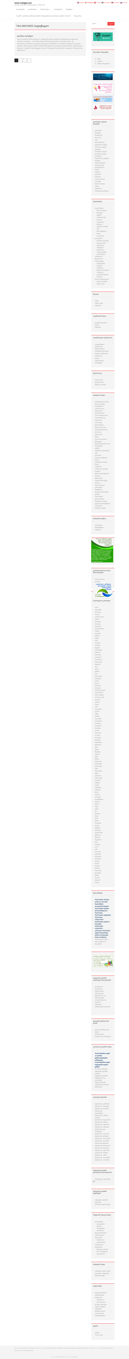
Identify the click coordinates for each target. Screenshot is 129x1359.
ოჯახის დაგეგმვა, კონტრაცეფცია (102, 253)
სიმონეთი (97, 790)
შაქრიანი (97, 837)
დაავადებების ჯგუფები (101, 1225)
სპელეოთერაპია (100, 579)
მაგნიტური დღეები (100, 508)
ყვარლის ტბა (99, 832)
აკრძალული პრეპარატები (102, 930)
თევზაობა (97, 172)
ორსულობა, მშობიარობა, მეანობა (103, 269)
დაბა (96, 666)
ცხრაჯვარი (98, 858)
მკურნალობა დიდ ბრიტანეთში (100, 1130)
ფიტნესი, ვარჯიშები (102, 226)
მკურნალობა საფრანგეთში (99, 1112)
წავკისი (97, 863)
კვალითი (97, 699)
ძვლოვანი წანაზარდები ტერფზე (102, 493)
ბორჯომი (97, 645)
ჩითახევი (97, 844)
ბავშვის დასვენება (100, 163)
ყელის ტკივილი (99, 499)
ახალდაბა (98, 621)
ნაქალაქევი (98, 766)
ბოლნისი (97, 643)
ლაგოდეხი (98, 718)
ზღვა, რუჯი (98, 137)
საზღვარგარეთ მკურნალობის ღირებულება (103, 1035)
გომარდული (98, 650)
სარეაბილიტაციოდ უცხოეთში (100, 1001)
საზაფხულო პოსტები (101, 145)
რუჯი (96, 140)
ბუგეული (97, 647)
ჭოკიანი (97, 877)
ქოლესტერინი (99, 406)
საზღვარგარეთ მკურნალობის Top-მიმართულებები (100, 995)
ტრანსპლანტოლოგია (101, 429)
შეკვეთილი (98, 839)
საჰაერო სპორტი (100, 179)
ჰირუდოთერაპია (100, 349)
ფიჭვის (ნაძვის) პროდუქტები (99, 362)
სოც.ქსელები (58, 9)
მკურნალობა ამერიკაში (102, 1127)
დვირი (97, 669)
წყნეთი (97, 875)
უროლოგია (98, 432)
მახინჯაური (98, 745)
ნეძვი (96, 768)
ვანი (96, 674)
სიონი (96, 792)
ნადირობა (98, 177)
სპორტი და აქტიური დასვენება (101, 148)
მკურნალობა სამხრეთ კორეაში (101, 1116)
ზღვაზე (97, 169)
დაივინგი (97, 581)
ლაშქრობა (98, 174)
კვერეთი (97, 702)
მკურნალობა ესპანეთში (102, 1136)
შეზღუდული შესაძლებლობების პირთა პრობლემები (102, 444)
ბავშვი (97, 301)
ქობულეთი (98, 830)
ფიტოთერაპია (101, 1254)
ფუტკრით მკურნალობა (101, 353)
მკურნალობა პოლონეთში (102, 1138)
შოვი (96, 842)
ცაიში (96, 847)
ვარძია (97, 681)
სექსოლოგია (98, 434)
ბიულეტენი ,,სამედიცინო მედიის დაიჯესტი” (102, 1274)
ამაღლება (98, 612)
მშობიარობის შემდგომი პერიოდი (102, 475)
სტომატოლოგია (99, 413)
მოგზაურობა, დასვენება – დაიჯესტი (102, 159)
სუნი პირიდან (99, 496)
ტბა (96, 811)
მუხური (97, 759)
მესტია (97, 749)
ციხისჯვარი (98, 856)
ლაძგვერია (98, 726)
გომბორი (97, 652)
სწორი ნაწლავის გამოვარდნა (100, 486)
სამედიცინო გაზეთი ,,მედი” (103, 1271)
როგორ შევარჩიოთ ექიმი (102, 1062)
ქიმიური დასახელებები (101, 935)
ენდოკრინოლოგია (100, 427)
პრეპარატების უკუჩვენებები (103, 915)
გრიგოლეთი (98, 662)
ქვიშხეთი (97, 828)
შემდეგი (29, 60)
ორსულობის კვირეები (101, 469)
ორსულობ (98, 466)
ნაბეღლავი (98, 761)
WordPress (75, 1357)
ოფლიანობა (100, 236)
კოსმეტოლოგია (101, 217)
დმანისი (97, 671)
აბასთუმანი (98, 609)
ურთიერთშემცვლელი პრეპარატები (101, 912)
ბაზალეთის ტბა (99, 628)
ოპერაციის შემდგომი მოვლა (101, 459)
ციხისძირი (98, 854)
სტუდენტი (69, 9)
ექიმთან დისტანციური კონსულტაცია (101, 1059)
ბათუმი (97, 631)
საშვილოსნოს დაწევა (101, 480)
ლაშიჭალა (98, 723)
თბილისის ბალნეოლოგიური (100, 689)
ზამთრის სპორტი (100, 184)
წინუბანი (97, 868)
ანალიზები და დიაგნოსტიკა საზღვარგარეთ (99, 989)
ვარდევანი (98, 678)
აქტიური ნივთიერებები (101, 933)
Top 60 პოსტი (99, 1335)
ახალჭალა (98, 626)
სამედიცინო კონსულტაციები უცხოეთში (102, 1005)
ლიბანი (97, 730)
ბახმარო (97, 636)
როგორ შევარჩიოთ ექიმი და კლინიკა (102, 1054)
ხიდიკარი (97, 880)
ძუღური (97, 861)
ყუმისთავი (98, 835)
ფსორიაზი (98, 455)
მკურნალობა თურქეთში (102, 1106)
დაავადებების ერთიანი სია (101, 1229)
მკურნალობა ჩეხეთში (101, 1122)
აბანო (96, 607)
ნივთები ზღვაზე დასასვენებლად (99, 166)
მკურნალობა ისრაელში (102, 1108)
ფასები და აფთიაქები (101, 902)
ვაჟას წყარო (98, 676)
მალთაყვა (98, 737)
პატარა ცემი (98, 778)
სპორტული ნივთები (101, 151)
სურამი (97, 804)
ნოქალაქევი (98, 771)
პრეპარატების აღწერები (102, 899)
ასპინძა (97, 619)
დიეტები (99, 215)
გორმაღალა (98, 659)
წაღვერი (97, 866)
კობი (96, 707)
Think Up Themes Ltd (61, 1357)
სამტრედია (98, 787)
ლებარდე (98, 728)
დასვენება (98, 133)
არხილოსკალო (99, 617)
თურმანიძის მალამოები (102, 351)
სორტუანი (98, 797)
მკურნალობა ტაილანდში (102, 1157)
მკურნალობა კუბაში (101, 1155)
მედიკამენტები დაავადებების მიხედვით (102, 905)
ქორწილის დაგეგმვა (103, 241)
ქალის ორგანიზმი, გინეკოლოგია (102, 282)
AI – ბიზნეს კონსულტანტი (102, 63)
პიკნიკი (97, 186)
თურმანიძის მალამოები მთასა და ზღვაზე (102, 403)
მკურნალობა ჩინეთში (101, 1153)
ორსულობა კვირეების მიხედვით (102, 273)
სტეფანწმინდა (99, 799)
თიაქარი (97, 483)
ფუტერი (97, 1332)
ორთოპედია (98, 422)
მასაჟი (98, 233)
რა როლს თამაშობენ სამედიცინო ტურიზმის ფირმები (101, 1071)
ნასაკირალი (98, 764)
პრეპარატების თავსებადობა (99, 927)
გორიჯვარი (98, 657)
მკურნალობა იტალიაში (102, 1134)
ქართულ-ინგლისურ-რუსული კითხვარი (101, 1305)
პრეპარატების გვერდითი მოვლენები (102, 923)
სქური (96, 809)
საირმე (97, 785)
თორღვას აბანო (99, 697)
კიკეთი (97, 704)
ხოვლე (97, 882)
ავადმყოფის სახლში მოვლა (101, 324)
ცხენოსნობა (98, 188)
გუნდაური (98, 664)
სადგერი (97, 783)
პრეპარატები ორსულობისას (99, 918)
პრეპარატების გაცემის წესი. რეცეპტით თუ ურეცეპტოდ (101, 941)
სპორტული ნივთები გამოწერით (100, 155)
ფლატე (97, 825)
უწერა (96, 818)
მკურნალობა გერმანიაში (102, 1104)
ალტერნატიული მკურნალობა (99, 345)
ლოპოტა (97, 735)
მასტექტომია (98, 489)
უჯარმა (97, 820)
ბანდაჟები (98, 327)
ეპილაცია (99, 219)
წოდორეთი (98, 870)
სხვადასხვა (77, 16)
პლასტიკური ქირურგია (100, 223)
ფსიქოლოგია (99, 380)
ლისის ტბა (98, 733)
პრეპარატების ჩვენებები (102, 908)
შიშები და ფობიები (100, 384)
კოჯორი (97, 711)
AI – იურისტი (98, 61)
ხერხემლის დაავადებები (102, 450)
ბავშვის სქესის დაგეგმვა (101, 264)
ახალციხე (98, 624)
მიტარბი (97, 754)
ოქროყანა (98, 775)
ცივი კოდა (98, 851)
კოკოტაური (98, 709)
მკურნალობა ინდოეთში (102, 1148)
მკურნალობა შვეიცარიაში (102, 1120)
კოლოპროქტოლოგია (101, 415)
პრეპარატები (44, 9)
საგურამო (98, 780)
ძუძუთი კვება (98, 478)
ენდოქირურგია (99, 425)
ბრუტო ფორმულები (101, 937)
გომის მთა (98, 655)
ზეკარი (97, 683)
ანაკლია (97, 614)
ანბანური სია (100, 1240)
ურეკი (96, 816)
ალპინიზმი (98, 181)
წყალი (97, 437)
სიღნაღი (97, 794)
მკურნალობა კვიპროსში (102, 1150)
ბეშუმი (97, 638)
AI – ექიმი (97, 59)
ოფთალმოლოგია (100, 418)
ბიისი (96, 640)
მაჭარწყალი (98, 742)
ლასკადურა (98, 721)
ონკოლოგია (98, 420)
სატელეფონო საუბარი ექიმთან (101, 1066)
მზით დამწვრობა (100, 142)
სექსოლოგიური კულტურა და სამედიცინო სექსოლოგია (101, 246)
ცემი (96, 849)
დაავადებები (20, 9)
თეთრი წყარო (99, 692)
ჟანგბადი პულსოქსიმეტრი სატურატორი (102, 505)
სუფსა (96, 806)
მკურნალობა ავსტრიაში (102, 1124)
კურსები (97, 716)
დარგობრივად (101, 1242)
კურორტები (98, 130)
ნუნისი (97, 773)
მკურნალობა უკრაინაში (102, 1141)
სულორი (97, 801)
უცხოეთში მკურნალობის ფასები (102, 1031)
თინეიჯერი (98, 305)
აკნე (96, 453)
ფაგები (97, 358)
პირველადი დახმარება (101, 191)
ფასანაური (98, 823)
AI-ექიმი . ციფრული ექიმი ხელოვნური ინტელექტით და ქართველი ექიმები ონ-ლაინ (43, 16)
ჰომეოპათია (98, 356)
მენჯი (96, 747)
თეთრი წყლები (99, 695)
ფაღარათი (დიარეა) (101, 439)
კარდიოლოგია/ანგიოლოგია (99, 410)
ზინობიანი (98, 685)
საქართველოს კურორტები (102, 1179)
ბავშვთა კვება (99, 303)
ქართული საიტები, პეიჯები (102, 1204)
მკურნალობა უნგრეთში (101, 1143)
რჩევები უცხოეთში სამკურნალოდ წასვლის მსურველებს (102, 1084)
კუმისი (97, 714)
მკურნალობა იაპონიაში (102, 1160)
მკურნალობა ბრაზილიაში (102, 1145)
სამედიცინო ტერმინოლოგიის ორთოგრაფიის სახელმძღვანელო (100, 1312)
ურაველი (97, 813)
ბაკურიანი (98, 633)
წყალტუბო (98, 873)
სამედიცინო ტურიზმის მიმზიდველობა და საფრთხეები (101, 1078)
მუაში (96, 756)
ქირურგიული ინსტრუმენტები (99, 526)
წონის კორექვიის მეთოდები (102, 211)
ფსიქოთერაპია (99, 382)
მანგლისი (98, 740)
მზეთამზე (97, 752)
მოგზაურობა (98, 135)
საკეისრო (99, 277)
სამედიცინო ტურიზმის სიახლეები (101, 1201)
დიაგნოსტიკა (32, 9)
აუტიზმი (97, 448)
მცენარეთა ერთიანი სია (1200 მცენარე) (102, 1250)
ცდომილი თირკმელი (25, 36)
